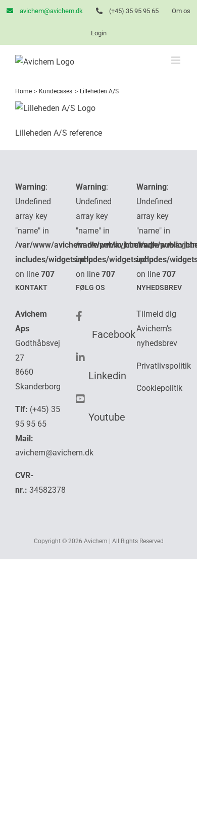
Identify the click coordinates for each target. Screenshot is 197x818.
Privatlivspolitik (163, 366)
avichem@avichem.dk (54, 452)
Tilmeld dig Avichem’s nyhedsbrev (156, 328)
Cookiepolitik (159, 388)
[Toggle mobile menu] (176, 60)
